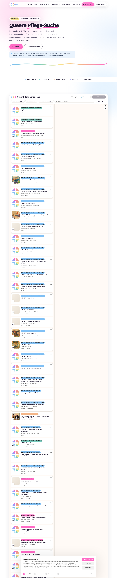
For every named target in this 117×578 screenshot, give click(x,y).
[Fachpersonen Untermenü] (71, 4)
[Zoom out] (105, 108)
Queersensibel (44, 4)
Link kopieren (85, 97)
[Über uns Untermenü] (79, 4)
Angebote (55, 4)
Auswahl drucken (99, 97)
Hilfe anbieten (100, 4)
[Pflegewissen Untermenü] (38, 4)
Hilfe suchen (87, 4)
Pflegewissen (32, 4)
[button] (32, 110)
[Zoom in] (105, 106)
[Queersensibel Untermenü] (50, 4)
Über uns (75, 4)
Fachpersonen (65, 4)
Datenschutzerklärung (88, 574)
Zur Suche (16, 46)
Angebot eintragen (33, 46)
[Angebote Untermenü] (59, 4)
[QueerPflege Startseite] (14, 4)
